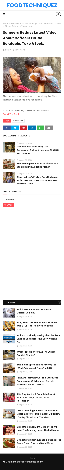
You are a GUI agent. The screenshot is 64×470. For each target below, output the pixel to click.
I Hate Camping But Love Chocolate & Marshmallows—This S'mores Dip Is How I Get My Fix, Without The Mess (38, 414)
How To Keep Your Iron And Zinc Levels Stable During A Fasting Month (37, 165)
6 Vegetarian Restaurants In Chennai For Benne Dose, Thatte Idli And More (39, 441)
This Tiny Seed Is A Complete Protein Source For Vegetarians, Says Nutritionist (36, 397)
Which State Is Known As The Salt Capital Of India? (35, 311)
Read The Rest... (12, 114)
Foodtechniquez (32, 5)
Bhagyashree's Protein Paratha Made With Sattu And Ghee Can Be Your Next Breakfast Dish (37, 180)
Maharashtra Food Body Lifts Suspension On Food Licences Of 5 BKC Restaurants (38, 150)
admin (8, 50)
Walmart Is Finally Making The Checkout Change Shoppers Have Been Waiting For (38, 339)
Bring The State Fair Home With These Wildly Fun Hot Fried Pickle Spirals (37, 324)
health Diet (15, 23)
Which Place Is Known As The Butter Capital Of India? (36, 353)
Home (5, 23)
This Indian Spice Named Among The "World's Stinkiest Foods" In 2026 (36, 366)
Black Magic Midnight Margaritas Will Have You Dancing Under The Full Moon (38, 428)
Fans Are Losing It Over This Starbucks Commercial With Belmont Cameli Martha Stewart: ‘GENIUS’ (37, 381)
